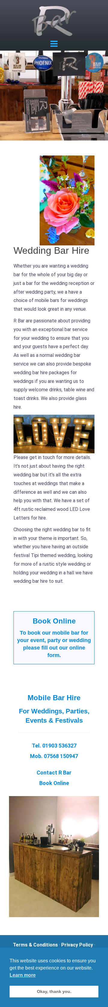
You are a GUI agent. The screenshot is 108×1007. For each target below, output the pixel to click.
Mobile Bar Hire (54, 698)
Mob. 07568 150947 (54, 756)
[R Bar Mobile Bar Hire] (54, 20)
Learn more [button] (23, 975)
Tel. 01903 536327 (54, 745)
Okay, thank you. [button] (54, 991)
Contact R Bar (54, 772)
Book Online (54, 621)
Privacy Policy (77, 945)
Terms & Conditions (35, 945)
